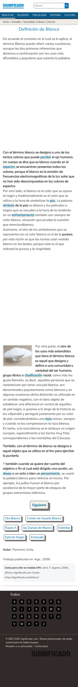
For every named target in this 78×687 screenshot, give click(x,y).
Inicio (6, 21)
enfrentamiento (23, 215)
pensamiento (50, 473)
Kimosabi (37, 537)
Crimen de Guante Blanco (44, 518)
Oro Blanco (12, 518)
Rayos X (11, 527)
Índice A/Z (7, 15)
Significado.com (13, 5)
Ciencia (50, 21)
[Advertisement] (39, 105)
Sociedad (28, 21)
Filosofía (23, 15)
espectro (9, 167)
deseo (7, 473)
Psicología (39, 15)
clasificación (33, 375)
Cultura (70, 15)
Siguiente (39, 505)
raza (48, 419)
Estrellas (64, 527)
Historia (55, 15)
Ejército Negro (14, 537)
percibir (45, 157)
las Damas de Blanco (37, 527)
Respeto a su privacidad (19, 646)
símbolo (8, 205)
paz (52, 200)
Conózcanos (41, 646)
